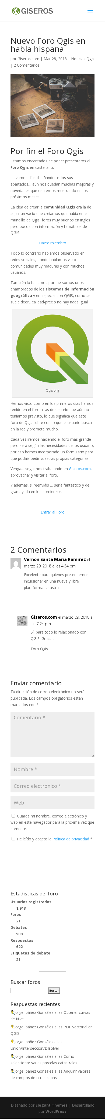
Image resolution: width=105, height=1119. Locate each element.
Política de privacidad (71, 838)
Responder (79, 598)
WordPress (56, 1111)
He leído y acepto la (54, 838)
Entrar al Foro (53, 512)
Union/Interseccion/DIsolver (34, 1048)
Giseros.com (28, 58)
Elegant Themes (52, 1105)
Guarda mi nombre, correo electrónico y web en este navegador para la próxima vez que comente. (52, 822)
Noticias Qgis (82, 58)
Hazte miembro (52, 242)
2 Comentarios (27, 65)
